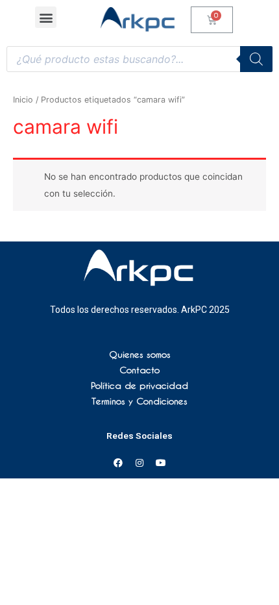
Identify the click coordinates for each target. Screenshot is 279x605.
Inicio (23, 100)
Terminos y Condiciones (139, 401)
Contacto (139, 370)
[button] (45, 17)
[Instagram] (139, 463)
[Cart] (212, 19)
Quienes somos (140, 354)
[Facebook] (118, 463)
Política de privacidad (139, 385)
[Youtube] (161, 463)
